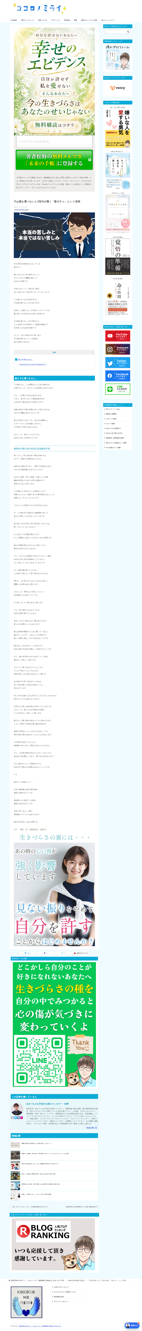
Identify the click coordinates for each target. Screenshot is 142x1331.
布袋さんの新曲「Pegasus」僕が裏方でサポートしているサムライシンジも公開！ (45, 1153)
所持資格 (67, 20)
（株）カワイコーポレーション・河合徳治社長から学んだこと (30, 1206)
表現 (22, 829)
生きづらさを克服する (113, 428)
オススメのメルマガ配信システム (65, 1292)
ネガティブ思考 (111, 419)
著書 (75, 20)
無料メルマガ (42, 20)
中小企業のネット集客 (113, 447)
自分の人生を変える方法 (21, 210)
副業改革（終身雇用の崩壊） (115, 438)
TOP (37, 1280)
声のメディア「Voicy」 (113, 409)
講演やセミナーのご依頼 (89, 20)
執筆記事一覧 (92, 1128)
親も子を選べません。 (25, 359)
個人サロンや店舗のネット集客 (116, 443)
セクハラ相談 (110, 423)
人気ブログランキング (61, 1287)
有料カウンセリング (27, 20)
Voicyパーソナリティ (108, 20)
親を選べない (34, 829)
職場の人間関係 (111, 414)
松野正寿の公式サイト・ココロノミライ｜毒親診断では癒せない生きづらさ (40, 1326)
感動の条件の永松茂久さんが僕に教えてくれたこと (36, 1143)
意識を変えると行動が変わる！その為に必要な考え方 (81, 1206)
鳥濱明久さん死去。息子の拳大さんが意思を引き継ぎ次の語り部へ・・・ (43, 1184)
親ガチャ (43, 829)
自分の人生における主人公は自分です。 (33, 364)
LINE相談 (14, 20)
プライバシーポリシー (61, 1301)
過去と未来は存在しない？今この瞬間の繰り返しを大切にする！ (40, 1163)
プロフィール (55, 20)
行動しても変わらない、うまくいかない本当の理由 (36, 1194)
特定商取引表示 (59, 1297)
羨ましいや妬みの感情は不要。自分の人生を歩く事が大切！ (39, 1174)
